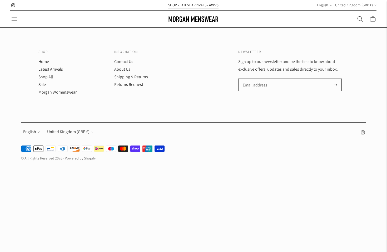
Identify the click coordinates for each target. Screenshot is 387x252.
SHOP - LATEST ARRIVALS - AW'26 (193, 5)
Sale (42, 84)
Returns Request (128, 84)
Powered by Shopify (80, 158)
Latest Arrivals (50, 69)
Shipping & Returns (131, 77)
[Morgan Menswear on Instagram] (13, 5)
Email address (254, 79)
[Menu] (14, 19)
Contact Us (123, 61)
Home (43, 61)
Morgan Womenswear (57, 92)
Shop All (45, 77)
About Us (122, 69)
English (322, 5)
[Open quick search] (360, 19)
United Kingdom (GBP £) (354, 5)
